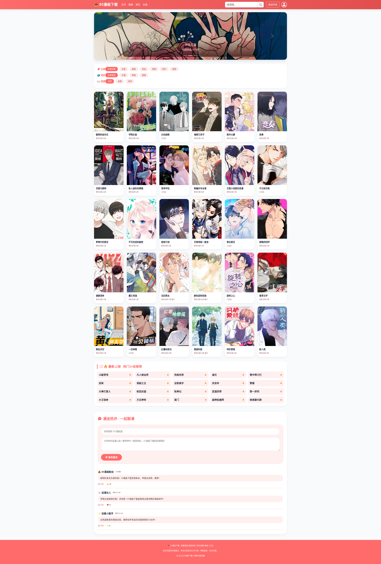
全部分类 (111, 69)
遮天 (228, 374)
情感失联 (198, 349)
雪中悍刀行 (266, 374)
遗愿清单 (100, 295)
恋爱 (124, 69)
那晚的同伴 (264, 242)
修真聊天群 (266, 399)
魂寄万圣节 (199, 134)
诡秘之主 (153, 383)
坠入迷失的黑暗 (136, 188)
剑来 (115, 383)
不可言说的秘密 (136, 242)
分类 (145, 4)
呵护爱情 (231, 349)
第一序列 (266, 391)
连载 (120, 81)
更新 (130, 4)
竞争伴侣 (165, 188)
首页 (123, 4)
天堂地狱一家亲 (201, 242)
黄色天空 (100, 349)
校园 (154, 69)
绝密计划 (165, 242)
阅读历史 (273, 4)
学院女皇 (133, 134)
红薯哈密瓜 (166, 349)
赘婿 (266, 383)
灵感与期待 (101, 188)
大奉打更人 (115, 391)
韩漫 (134, 75)
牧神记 (190, 391)
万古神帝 (153, 399)
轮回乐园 (153, 391)
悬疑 (134, 69)
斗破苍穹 (115, 374)
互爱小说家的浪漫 (235, 188)
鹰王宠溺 (133, 295)
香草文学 (263, 295)
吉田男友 (165, 295)
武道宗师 (228, 391)
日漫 (124, 75)
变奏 (261, 134)
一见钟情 (133, 349)
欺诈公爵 (231, 134)
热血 (144, 69)
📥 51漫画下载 (106, 4)
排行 (138, 4)
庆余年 (228, 383)
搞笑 (174, 69)
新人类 (262, 349)
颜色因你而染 (200, 295)
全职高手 (190, 383)
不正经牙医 (264, 188)
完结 (130, 81)
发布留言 (113, 457)
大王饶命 (115, 399)
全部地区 (111, 75)
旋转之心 (231, 295)
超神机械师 (228, 399)
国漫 (144, 75)
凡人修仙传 (153, 374)
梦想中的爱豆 (102, 242)
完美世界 (190, 374)
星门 (190, 399)
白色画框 (165, 134)
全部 (110, 81)
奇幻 (164, 69)
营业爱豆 (231, 242)
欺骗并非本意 (200, 188)
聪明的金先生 (102, 134)
